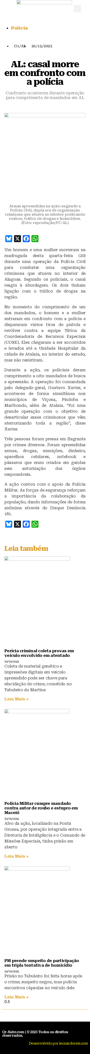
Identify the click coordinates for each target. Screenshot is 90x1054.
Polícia (19, 28)
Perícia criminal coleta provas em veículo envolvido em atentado (39, 653)
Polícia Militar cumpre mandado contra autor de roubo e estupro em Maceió (41, 808)
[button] (77, 8)
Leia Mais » (16, 699)
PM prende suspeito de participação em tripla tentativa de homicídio (41, 963)
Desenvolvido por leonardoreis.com (58, 1043)
